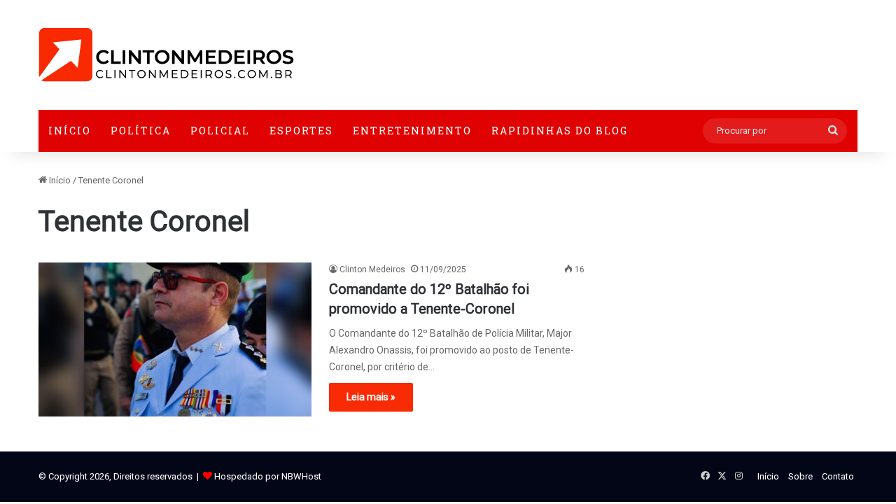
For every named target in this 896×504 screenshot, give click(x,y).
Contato (838, 476)
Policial (220, 130)
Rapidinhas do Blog (559, 130)
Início (69, 130)
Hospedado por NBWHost (267, 476)
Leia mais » (371, 396)
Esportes (301, 130)
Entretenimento (412, 130)
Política (141, 130)
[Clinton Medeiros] (166, 55)
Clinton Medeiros (372, 269)
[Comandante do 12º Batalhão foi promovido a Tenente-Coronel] (175, 339)
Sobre (800, 476)
